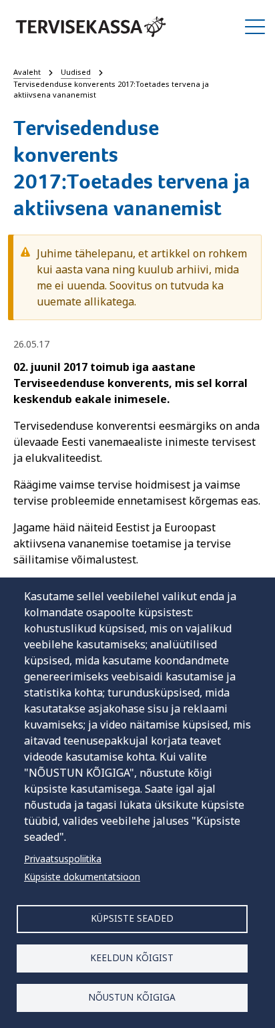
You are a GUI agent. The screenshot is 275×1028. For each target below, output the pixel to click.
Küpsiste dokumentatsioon (82, 876)
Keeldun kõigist (132, 957)
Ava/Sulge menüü (255, 27)
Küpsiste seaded (132, 918)
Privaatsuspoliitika (62, 858)
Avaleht (27, 72)
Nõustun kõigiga (132, 997)
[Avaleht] (90, 26)
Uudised (76, 72)
